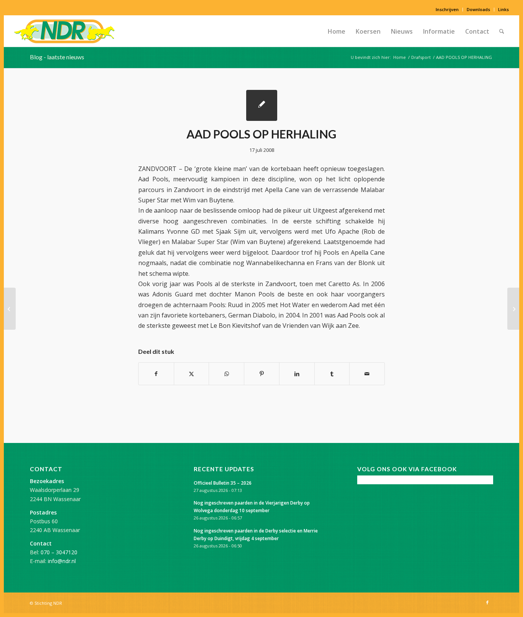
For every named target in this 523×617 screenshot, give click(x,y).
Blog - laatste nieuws (57, 56)
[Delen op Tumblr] (332, 374)
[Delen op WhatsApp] (226, 374)
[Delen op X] (191, 374)
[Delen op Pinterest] (261, 374)
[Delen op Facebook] (156, 374)
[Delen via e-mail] (367, 374)
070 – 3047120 (59, 552)
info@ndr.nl (62, 561)
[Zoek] (501, 31)
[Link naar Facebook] (487, 602)
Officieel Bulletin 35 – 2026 (223, 483)
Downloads (478, 9)
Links (503, 9)
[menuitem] (447, 9)
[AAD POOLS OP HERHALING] (261, 105)
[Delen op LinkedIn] (296, 374)
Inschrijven (447, 9)
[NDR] (64, 31)
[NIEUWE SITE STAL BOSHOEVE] (10, 309)
